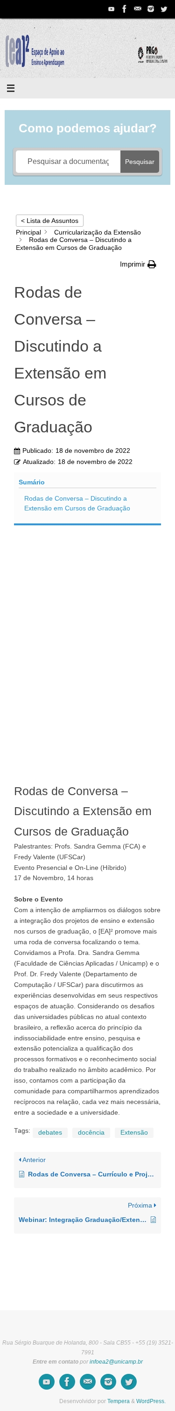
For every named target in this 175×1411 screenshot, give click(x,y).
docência (91, 1132)
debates (50, 1132)
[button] (138, 264)
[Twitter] (163, 8)
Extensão (134, 1132)
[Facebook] (124, 8)
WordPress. (151, 1401)
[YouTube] (111, 8)
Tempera (118, 1401)
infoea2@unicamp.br (116, 1362)
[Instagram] (150, 8)
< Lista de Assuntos (49, 220)
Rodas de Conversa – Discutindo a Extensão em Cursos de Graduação (77, 503)
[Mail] (137, 8)
